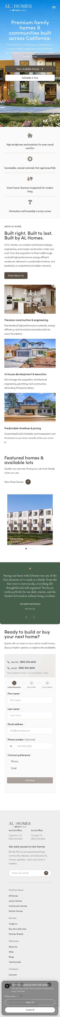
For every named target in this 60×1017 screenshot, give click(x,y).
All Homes (13, 895)
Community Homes (18, 905)
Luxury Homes (15, 900)
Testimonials (15, 961)
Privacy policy (10, 996)
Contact (13, 974)
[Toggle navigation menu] (54, 7)
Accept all (30, 1009)
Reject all (30, 1002)
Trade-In (13, 923)
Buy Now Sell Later (18, 928)
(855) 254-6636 (26, 668)
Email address (16, 724)
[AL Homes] (20, 824)
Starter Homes (16, 911)
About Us (13, 946)
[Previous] (26, 617)
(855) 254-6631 (28, 662)
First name (14, 693)
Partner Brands (16, 933)
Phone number (21, 739)
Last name (14, 709)
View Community (30, 520)
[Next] (33, 617)
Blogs (11, 956)
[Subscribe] (46, 873)
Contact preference (20, 755)
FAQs (11, 951)
